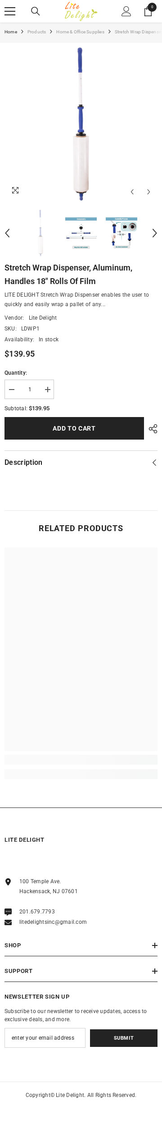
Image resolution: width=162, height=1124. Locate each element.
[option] (81, 124)
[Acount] (126, 11)
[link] (81, 760)
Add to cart (74, 428)
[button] (132, 192)
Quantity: (15, 373)
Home (10, 31)
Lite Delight (43, 318)
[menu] (9, 11)
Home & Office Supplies (80, 31)
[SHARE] (151, 429)
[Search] (35, 11)
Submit (124, 1038)
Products (36, 31)
